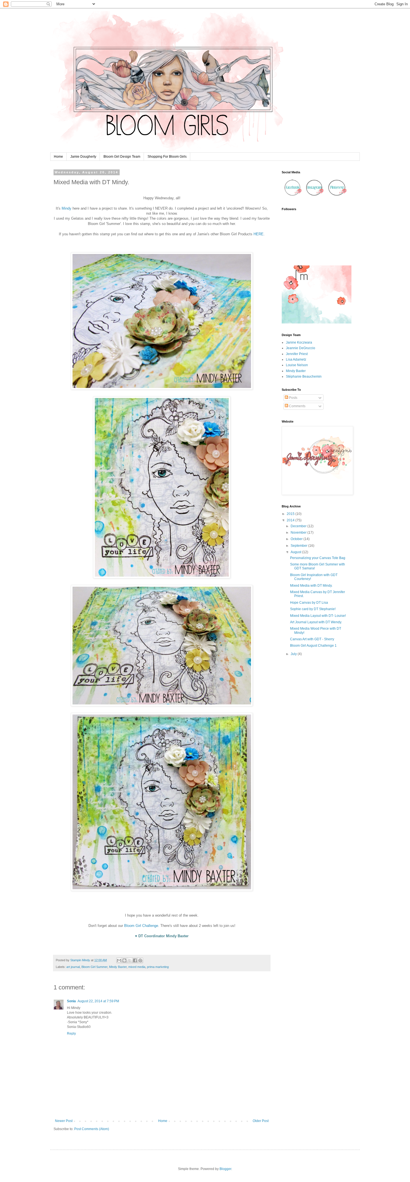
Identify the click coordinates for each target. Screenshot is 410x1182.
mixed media (136, 966)
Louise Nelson (297, 365)
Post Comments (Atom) (91, 1129)
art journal (73, 966)
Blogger (225, 1169)
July (294, 654)
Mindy (66, 208)
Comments (296, 406)
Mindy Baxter (118, 966)
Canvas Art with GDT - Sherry (312, 639)
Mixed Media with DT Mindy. (311, 586)
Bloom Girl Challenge (141, 926)
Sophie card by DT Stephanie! (313, 609)
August (296, 552)
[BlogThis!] (124, 960)
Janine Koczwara (299, 342)
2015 (291, 514)
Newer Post (64, 1121)
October (297, 539)
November (299, 532)
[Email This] (119, 960)
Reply (71, 1033)
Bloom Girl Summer (94, 966)
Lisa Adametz (296, 359)
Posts (292, 398)
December (299, 526)
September (299, 546)
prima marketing (158, 966)
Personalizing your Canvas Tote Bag (317, 558)
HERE (259, 234)
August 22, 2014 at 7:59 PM (98, 1001)
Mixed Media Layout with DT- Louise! (318, 616)
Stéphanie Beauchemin (304, 376)
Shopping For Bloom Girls (167, 157)
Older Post (261, 1121)
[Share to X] (129, 960)
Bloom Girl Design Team (121, 157)
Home (58, 157)
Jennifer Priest (297, 354)
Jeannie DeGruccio (300, 348)
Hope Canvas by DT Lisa (309, 603)
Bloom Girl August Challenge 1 (313, 646)
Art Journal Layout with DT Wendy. (316, 622)
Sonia (71, 1001)
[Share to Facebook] (135, 960)
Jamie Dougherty (83, 157)
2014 (291, 520)
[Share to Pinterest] (140, 960)
